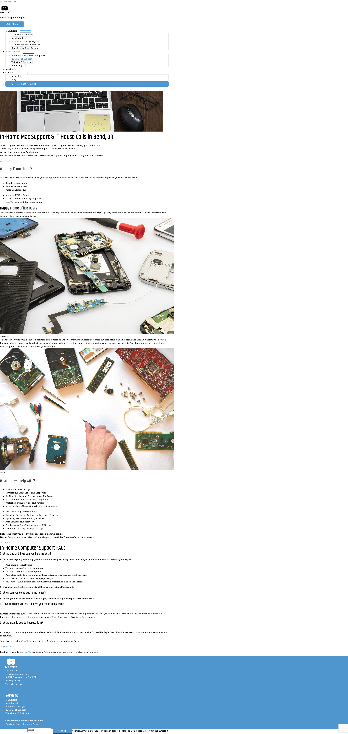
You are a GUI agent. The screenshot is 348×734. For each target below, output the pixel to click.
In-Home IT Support (21, 58)
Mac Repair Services (21, 34)
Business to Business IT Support (28, 55)
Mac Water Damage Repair (24, 41)
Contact (9, 72)
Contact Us (25, 651)
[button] (87, 84)
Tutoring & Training (21, 62)
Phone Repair (18, 65)
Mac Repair (11, 30)
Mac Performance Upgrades (25, 44)
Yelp (46, 651)
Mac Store (10, 69)
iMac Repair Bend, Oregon (24, 48)
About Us (16, 76)
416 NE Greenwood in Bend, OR (20, 677)
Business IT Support (15, 706)
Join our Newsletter (15, 729)
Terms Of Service (13, 684)
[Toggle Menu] (25, 31)
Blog (13, 79)
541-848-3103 (11, 670)
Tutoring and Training (17, 713)
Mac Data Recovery (21, 38)
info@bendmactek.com (17, 674)
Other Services (12, 51)
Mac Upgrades (12, 703)
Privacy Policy (12, 680)
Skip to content (8, 1)
